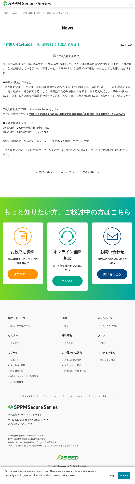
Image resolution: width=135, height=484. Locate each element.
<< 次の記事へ (44, 172)
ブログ (103, 342)
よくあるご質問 (17, 365)
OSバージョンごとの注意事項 (24, 376)
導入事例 (68, 342)
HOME (5, 13)
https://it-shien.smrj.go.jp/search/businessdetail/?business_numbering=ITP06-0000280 (77, 113)
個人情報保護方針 (28, 396)
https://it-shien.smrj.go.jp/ (43, 109)
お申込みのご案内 (72, 360)
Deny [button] (111, 475)
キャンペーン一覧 (108, 325)
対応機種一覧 (16, 370)
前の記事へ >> (91, 172)
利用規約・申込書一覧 (75, 370)
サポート (14, 360)
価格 (66, 325)
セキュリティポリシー (78, 396)
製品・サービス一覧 (20, 325)
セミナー (14, 342)
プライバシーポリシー (52, 396)
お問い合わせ (16, 381)
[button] (5, 479)
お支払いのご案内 (72, 365)
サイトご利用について (104, 396)
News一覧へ (67, 172)
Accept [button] (124, 475)
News (14, 13)
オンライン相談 (107, 360)
